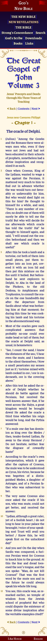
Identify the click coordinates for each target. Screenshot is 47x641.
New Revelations (23, 22)
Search (41, 32)
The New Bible (23, 16)
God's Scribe (13, 38)
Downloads (33, 38)
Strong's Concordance (17, 32)
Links (29, 43)
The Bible (23, 27)
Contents (23, 108)
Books (18, 43)
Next (35, 108)
